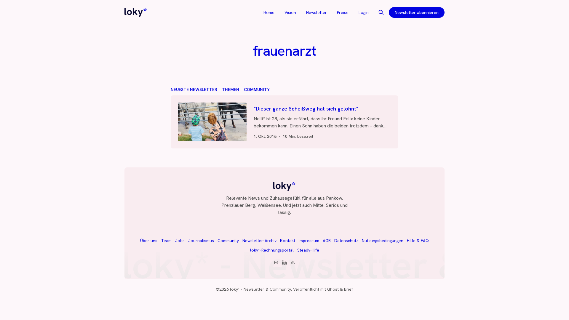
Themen (230, 89)
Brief (348, 289)
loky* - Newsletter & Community (260, 289)
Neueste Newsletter (194, 89)
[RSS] (292, 262)
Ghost (333, 289)
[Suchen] (381, 12)
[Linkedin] (284, 262)
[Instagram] (276, 262)
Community (257, 89)
